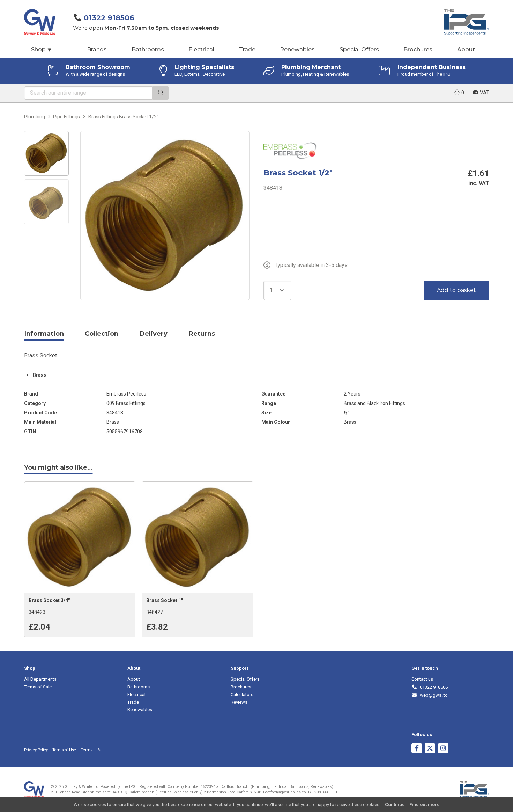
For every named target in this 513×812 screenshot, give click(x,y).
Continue (395, 804)
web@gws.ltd (432, 695)
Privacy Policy (36, 750)
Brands (97, 49)
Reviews (239, 702)
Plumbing (34, 116)
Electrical (201, 49)
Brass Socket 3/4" (49, 600)
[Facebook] (416, 749)
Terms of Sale (38, 686)
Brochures (417, 49)
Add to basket (456, 290)
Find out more (424, 804)
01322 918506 (109, 17)
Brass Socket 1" (164, 600)
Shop (41, 49)
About (466, 49)
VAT (483, 92)
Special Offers (359, 49)
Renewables (297, 49)
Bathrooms (148, 49)
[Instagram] (443, 749)
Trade (247, 49)
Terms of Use (64, 750)
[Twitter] (430, 749)
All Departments (40, 679)
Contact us (422, 679)
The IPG (128, 786)
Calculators (242, 694)
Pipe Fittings (66, 116)
